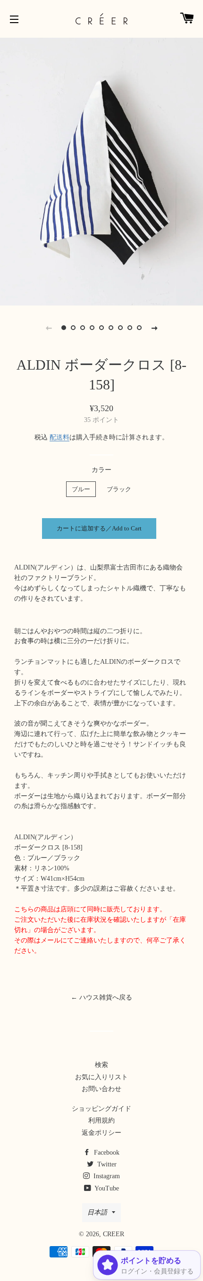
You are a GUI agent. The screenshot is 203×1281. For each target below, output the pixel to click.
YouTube (106, 1188)
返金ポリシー (101, 1132)
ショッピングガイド (101, 1108)
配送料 (59, 437)
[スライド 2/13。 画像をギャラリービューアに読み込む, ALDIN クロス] (73, 327)
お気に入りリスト (101, 1077)
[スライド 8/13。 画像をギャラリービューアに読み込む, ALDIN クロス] (130, 327)
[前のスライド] (48, 327)
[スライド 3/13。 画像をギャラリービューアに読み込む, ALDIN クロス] (82, 327)
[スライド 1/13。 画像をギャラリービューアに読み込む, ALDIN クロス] (63, 327)
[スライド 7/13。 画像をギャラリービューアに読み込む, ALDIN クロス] (120, 327)
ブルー (81, 489)
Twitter (106, 1164)
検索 (101, 1064)
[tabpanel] (101, 170)
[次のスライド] (154, 327)
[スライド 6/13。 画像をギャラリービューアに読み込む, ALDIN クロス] (111, 327)
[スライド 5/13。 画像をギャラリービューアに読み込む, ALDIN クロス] (101, 327)
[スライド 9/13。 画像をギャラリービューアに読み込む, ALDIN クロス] (139, 327)
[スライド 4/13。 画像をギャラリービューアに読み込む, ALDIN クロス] (92, 327)
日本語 (97, 1212)
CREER (113, 1234)
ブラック (119, 489)
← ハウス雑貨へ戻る (101, 997)
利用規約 (101, 1120)
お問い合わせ (101, 1088)
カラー (101, 469)
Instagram (106, 1176)
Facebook (105, 1152)
